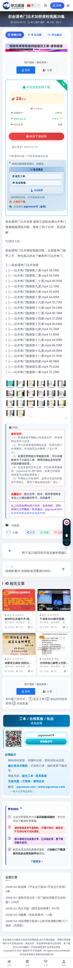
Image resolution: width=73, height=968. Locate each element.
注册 (49, 70)
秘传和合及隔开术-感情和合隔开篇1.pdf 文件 (18, 620)
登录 (59, 5)
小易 (15, 532)
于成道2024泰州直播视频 (53, 620)
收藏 (46, 532)
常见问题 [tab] (36, 34)
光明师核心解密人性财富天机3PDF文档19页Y (53, 664)
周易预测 (46, 659)
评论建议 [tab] (56, 34)
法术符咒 (19, 615)
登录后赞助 (21, 765)
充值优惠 (13, 781)
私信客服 (21, 182)
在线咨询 (66, 532)
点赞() (61, 532)
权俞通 (15, 525)
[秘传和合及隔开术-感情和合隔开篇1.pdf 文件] (19, 600)
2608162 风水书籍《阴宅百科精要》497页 (32, 908)
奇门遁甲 (35, 22)
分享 (32, 532)
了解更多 (36, 861)
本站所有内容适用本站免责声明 (36, 511)
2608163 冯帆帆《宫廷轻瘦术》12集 (28, 914)
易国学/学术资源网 (32, 950)
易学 (42, 22)
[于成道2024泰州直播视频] (54, 600)
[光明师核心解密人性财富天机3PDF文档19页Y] (54, 644)
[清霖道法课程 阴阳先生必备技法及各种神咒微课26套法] (19, 644)
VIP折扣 (38, 108)
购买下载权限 (38, 136)
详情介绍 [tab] (16, 34)
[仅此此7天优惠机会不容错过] (36, 49)
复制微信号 (46, 741)
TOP (67, 544)
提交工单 (20, 176)
